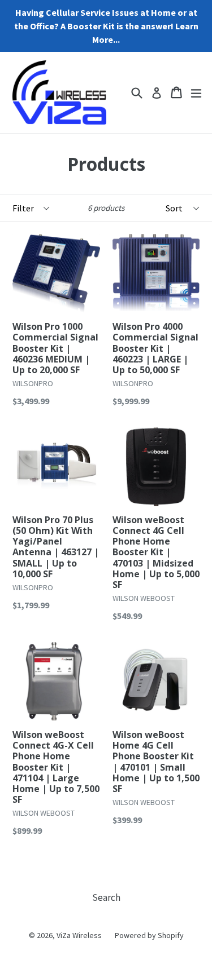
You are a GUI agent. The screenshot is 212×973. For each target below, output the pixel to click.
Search (106, 897)
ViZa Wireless (79, 935)
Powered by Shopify (149, 935)
